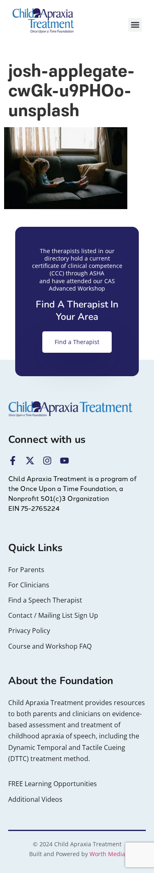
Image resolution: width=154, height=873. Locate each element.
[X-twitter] (29, 460)
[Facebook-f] (12, 460)
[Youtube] (64, 460)
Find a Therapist (77, 342)
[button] (135, 25)
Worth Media (107, 854)
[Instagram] (47, 460)
